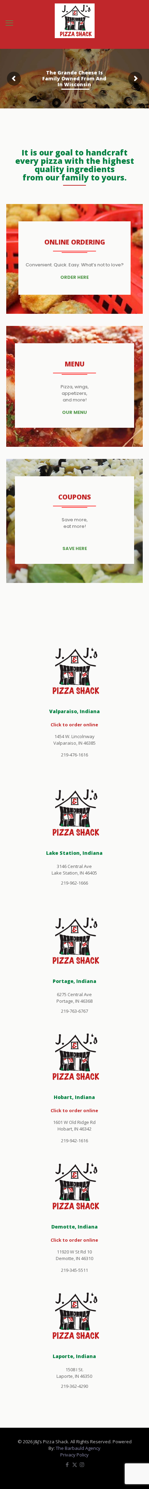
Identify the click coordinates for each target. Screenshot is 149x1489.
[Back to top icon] (135, 1475)
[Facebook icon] (67, 1464)
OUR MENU (74, 412)
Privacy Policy (74, 1455)
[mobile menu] (9, 22)
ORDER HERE (74, 277)
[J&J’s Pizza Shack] (74, 24)
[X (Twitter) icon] (74, 1464)
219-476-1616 (74, 755)
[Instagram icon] (82, 1464)
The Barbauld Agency (78, 1448)
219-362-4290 (74, 1386)
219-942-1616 (74, 1140)
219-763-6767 (74, 1011)
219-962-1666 (74, 883)
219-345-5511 (74, 1270)
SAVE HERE (74, 548)
